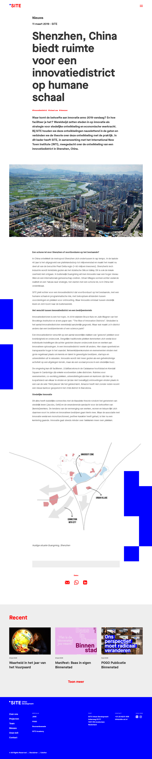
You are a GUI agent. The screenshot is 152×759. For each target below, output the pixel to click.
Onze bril (13, 732)
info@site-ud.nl (121, 719)
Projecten (14, 718)
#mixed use (53, 110)
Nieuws (13, 728)
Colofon (43, 752)
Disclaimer (33, 752)
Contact (13, 737)
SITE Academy (38, 731)
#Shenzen (63, 110)
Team (12, 723)
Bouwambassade (39, 726)
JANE (34, 716)
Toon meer (76, 681)
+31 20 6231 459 (122, 716)
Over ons (13, 714)
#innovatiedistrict (39, 110)
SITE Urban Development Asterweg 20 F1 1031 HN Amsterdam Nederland (98, 720)
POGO (34, 721)
